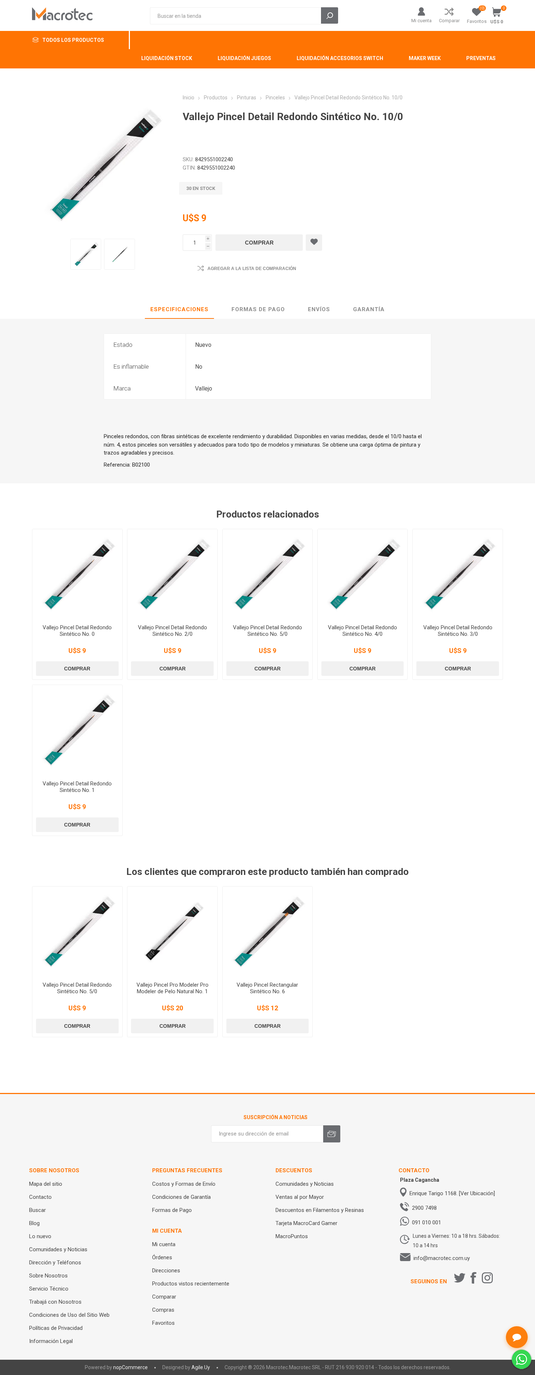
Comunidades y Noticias (58, 1249)
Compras (163, 1310)
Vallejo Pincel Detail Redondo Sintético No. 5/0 (267, 630)
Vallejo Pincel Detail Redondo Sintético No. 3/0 (457, 630)
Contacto (40, 1197)
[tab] (179, 310)
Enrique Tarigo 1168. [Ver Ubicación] (452, 1193)
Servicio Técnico (48, 1288)
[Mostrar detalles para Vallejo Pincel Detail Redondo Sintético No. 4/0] (362, 574)
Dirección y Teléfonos (55, 1262)
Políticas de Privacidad (56, 1328)
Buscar (37, 1210)
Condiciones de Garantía (181, 1197)
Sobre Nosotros (48, 1275)
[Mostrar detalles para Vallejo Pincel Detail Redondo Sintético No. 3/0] (457, 574)
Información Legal (51, 1341)
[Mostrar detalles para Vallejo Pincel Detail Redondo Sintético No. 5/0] (267, 574)
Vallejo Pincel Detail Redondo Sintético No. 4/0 (362, 630)
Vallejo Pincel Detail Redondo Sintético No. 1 (77, 786)
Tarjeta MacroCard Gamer (306, 1223)
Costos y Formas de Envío (183, 1184)
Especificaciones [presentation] (179, 309)
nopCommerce (130, 1367)
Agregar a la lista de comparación (251, 268)
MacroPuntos (292, 1236)
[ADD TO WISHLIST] (314, 242)
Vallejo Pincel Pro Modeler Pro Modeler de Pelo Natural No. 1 (172, 988)
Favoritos (163, 1323)
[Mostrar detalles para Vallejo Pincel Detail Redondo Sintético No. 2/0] (172, 574)
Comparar (449, 20)
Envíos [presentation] (319, 309)
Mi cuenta (421, 20)
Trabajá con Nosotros (55, 1302)
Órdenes (162, 1257)
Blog (34, 1223)
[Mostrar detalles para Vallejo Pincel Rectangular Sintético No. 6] (267, 931)
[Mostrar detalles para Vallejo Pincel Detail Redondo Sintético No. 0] (77, 574)
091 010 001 (426, 1222)
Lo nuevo (40, 1236)
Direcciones (166, 1270)
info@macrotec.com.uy (441, 1258)
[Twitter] (459, 1278)
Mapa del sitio (45, 1184)
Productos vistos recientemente (190, 1283)
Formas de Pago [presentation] (258, 309)
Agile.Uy (200, 1367)
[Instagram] (487, 1278)
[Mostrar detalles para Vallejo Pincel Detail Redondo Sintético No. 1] (77, 729)
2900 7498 (424, 1208)
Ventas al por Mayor (300, 1197)
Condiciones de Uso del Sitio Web (69, 1315)
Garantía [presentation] (369, 309)
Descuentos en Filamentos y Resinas (320, 1210)
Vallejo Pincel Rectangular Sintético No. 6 (267, 988)
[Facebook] (473, 1278)
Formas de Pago (172, 1210)
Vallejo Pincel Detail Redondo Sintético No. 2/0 (172, 630)
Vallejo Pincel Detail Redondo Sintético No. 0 (77, 630)
